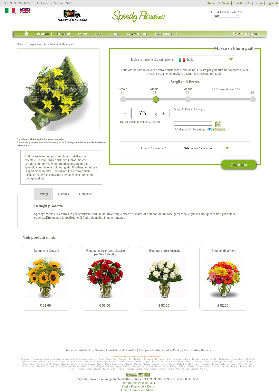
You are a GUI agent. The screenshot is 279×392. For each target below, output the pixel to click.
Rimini (158, 366)
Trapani (80, 369)
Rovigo (173, 366)
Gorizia (189, 361)
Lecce (25, 364)
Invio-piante (220, 361)
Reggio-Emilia (140, 366)
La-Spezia (240, 361)
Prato (92, 366)
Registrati (272, 3)
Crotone (98, 361)
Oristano (206, 364)
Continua (239, 164)
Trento (89, 369)
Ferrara (129, 361)
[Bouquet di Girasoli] (46, 278)
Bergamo (159, 359)
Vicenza (194, 369)
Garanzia (64, 194)
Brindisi (204, 359)
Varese (121, 369)
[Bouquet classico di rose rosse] (105, 278)
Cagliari (213, 359)
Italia (190, 59)
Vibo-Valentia (182, 369)
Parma (234, 364)
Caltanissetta (225, 359)
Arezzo (93, 359)
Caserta (34, 361)
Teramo (243, 366)
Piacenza (50, 366)
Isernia (231, 361)
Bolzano (186, 359)
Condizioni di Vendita (121, 350)
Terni (251, 366)
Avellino (123, 359)
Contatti (237, 3)
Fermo (121, 361)
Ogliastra (181, 364)
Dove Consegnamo (246, 33)
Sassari (191, 366)
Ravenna (110, 366)
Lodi (49, 364)
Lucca (56, 364)
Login (259, 3)
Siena (207, 366)
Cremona (88, 361)
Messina (128, 364)
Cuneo (107, 361)
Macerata (65, 364)
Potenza (85, 366)
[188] (253, 99)
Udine (114, 369)
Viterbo (203, 369)
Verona (170, 369)
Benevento (148, 359)
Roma (165, 366)
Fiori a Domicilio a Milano (138, 390)
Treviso (97, 369)
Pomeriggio (199, 129)
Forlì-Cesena (158, 361)
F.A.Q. (249, 3)
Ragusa (100, 366)
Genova (180, 361)
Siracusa (216, 366)
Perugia (248, 364)
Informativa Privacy (198, 350)
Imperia (208, 361)
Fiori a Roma (164, 34)
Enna (114, 361)
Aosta (78, 359)
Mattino (183, 129)
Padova (215, 364)
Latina (250, 361)
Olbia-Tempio (194, 364)
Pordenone (74, 366)
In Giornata (218, 129)
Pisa (57, 366)
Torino (71, 369)
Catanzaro (53, 361)
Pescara (40, 366)
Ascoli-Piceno (105, 359)
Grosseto (199, 361)
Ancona (48, 359)
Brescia (195, 359)
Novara (164, 364)
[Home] (139, 15)
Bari (130, 359)
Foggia (147, 361)
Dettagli (43, 194)
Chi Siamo (223, 3)
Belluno (138, 359)
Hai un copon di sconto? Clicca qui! (141, 121)
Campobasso (238, 359)
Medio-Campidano (114, 364)
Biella (168, 359)
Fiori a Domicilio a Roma (138, 386)
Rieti (150, 366)
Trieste (106, 369)
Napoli (155, 364)
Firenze (138, 361)
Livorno (41, 364)
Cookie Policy (171, 350)
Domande (85, 194)
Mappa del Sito (149, 350)
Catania (42, 361)
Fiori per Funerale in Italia (138, 382)
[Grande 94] (188, 99)
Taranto (234, 366)
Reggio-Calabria (123, 366)
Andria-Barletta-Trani (63, 359)
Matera (100, 364)
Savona (199, 366)
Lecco (33, 364)
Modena (147, 364)
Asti (115, 359)
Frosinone (170, 361)
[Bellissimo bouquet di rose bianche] (164, 278)
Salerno (182, 366)
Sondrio (225, 366)
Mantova (75, 364)
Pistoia (64, 366)
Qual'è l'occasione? (154, 148)
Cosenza (78, 361)
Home (211, 3)
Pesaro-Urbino (28, 366)
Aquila (85, 359)
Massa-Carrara (88, 364)
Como (70, 361)
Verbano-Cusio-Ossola (146, 369)
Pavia (240, 364)
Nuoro (172, 364)
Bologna (177, 359)
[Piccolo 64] (123, 99)
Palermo (225, 364)
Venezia (130, 369)
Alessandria (37, 359)
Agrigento (25, 359)
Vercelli (162, 369)
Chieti (62, 361)
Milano (137, 364)
